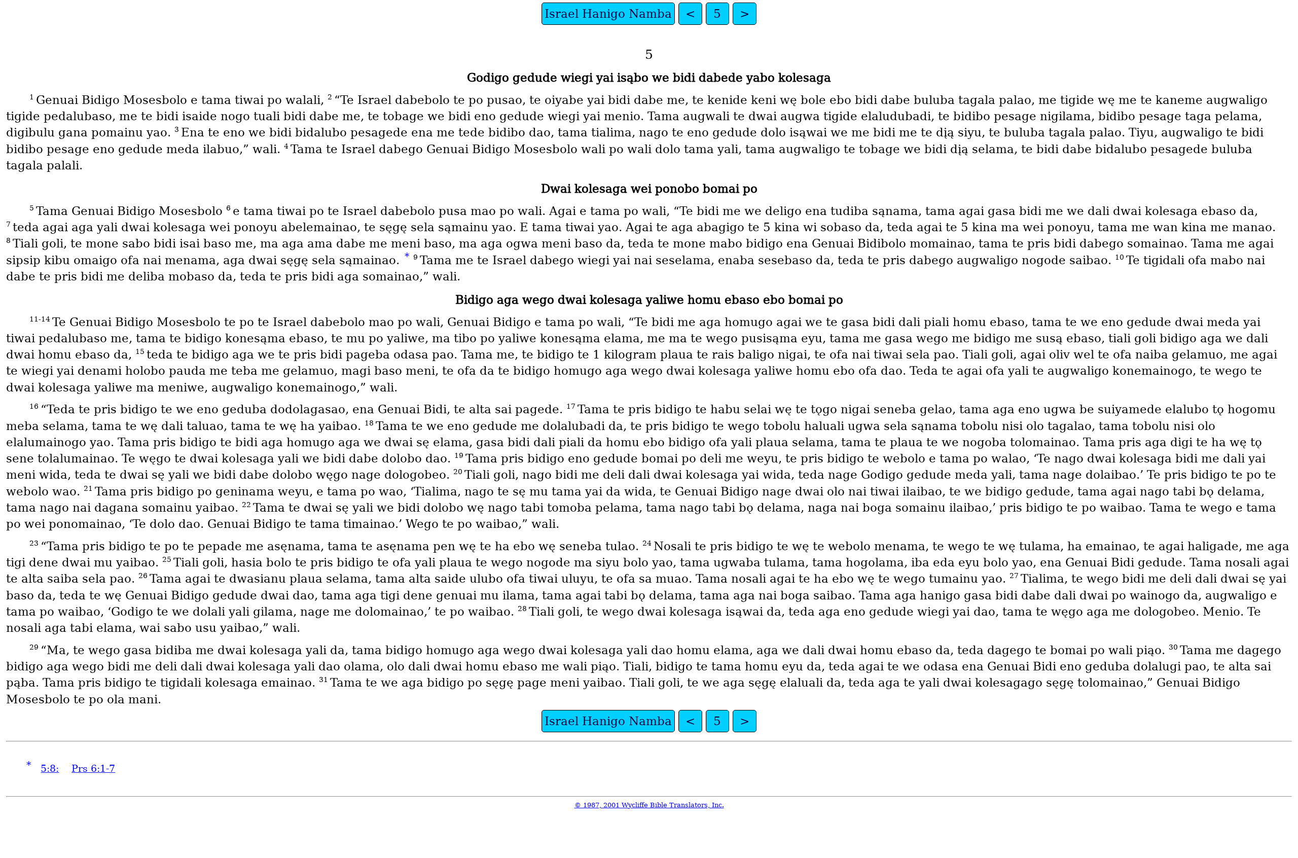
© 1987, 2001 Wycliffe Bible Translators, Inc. (649, 805)
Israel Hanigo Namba (608, 13)
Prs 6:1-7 (93, 768)
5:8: (50, 768)
